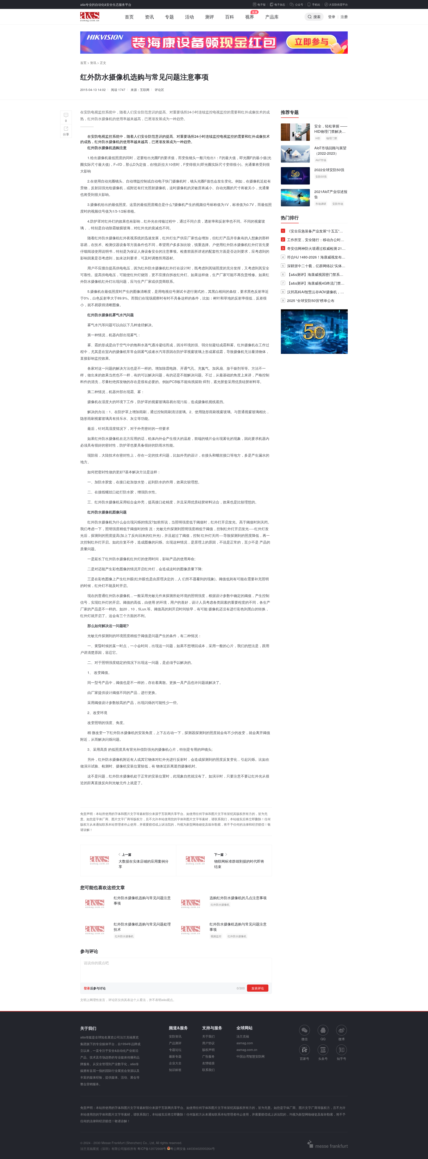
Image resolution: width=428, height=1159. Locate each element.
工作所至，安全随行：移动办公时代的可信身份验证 (313, 240)
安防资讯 (175, 1036)
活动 (189, 16)
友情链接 (208, 1063)
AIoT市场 (320, 160)
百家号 (304, 1058)
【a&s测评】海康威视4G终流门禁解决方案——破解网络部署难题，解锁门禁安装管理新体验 (313, 284)
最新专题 (175, 1056)
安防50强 (321, 176)
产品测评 (175, 1043)
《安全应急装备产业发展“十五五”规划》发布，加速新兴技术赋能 (312, 231)
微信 (304, 1033)
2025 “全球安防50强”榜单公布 (308, 300)
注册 (344, 16)
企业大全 (175, 1063)
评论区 (159, 89)
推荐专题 (290, 112)
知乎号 (341, 1058)
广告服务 (208, 1056)
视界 (249, 16)
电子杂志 (279, 4)
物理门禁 (331, 138)
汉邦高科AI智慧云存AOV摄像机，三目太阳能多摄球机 (313, 292)
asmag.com (245, 1043)
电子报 (261, 4)
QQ (323, 1039)
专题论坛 (175, 1049)
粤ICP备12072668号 (151, 1148)
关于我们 (208, 1036)
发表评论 (257, 988)
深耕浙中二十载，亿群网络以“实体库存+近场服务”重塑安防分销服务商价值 (313, 266)
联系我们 (208, 1069)
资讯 (149, 16)
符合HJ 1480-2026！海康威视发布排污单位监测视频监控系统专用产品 (313, 257)
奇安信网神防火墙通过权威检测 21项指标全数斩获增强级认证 (314, 249)
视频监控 (216, 936)
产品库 (272, 16)
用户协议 (208, 1043)
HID (317, 138)
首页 (129, 16)
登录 (331, 16)
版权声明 (208, 1049)
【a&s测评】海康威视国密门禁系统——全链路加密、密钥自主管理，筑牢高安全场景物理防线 (313, 275)
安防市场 (337, 203)
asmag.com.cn (247, 1049)
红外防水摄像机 (220, 904)
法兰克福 (243, 1036)
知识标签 (175, 1069)
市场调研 (320, 203)
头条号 (323, 1058)
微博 (341, 1039)
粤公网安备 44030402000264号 (192, 1148)
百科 (229, 16)
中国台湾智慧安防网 (251, 1056)
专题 (169, 16)
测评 (209, 16)
